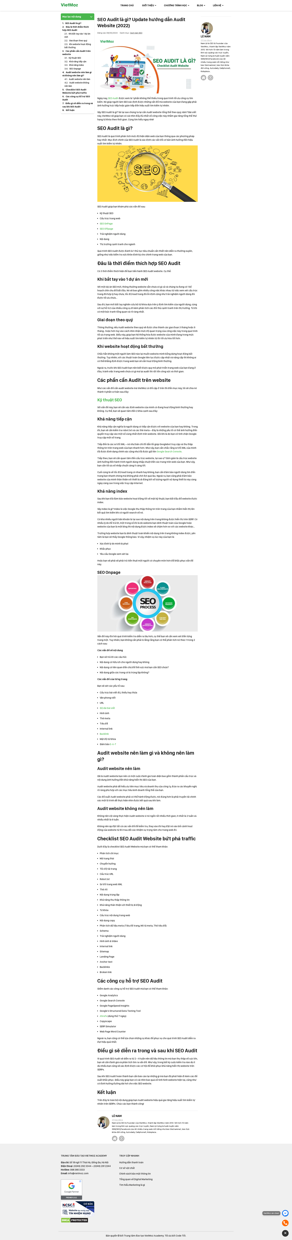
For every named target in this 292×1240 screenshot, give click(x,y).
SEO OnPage (106, 223)
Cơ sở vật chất (127, 1168)
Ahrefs (103, 1016)
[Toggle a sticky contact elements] (285, 1233)
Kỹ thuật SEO (109, 399)
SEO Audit (113, 98)
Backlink (104, 733)
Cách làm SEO (136, 33)
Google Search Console (169, 451)
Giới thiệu (148, 5)
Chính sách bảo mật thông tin (135, 1173)
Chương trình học (175, 5)
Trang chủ (127, 5)
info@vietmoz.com (78, 1173)
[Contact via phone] (285, 1223)
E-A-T (113, 744)
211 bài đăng (117, 1120)
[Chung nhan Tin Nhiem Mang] (77, 1215)
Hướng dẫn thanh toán (131, 1162)
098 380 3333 (77, 1169)
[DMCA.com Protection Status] (74, 1222)
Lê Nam (117, 1116)
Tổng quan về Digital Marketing (136, 1179)
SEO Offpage (106, 228)
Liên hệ (217, 5)
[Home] (114, 1138)
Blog (200, 5)
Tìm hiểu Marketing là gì (132, 1184)
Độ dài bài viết (107, 708)
